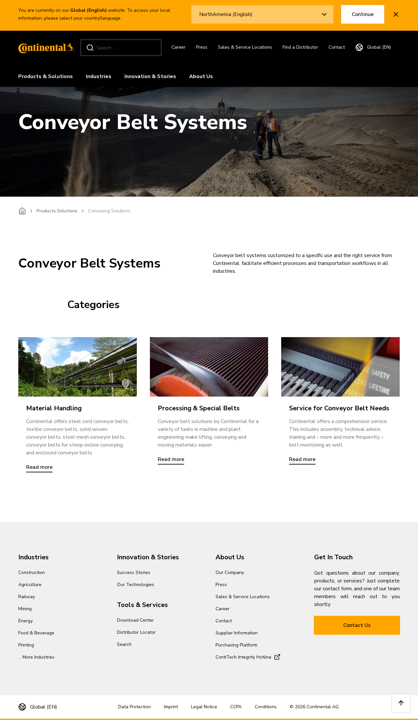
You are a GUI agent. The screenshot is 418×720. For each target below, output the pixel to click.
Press (201, 47)
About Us (201, 76)
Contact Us (357, 625)
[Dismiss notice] (396, 14)
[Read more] (77, 366)
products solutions (57, 211)
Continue (363, 14)
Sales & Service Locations (245, 47)
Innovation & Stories (150, 76)
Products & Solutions (45, 76)
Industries (98, 76)
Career (178, 47)
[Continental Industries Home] (44, 47)
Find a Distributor (300, 47)
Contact (337, 47)
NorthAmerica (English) (225, 14)
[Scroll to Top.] (401, 703)
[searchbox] (122, 47)
